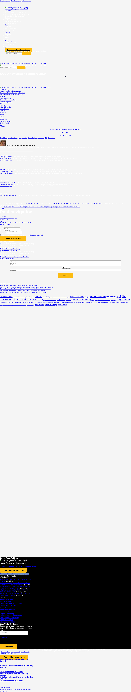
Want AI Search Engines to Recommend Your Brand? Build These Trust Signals (26, 287)
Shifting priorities (6, 157)
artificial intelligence (47, 297)
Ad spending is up (6, 160)
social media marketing (108, 302)
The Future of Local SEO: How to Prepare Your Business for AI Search (23, 292)
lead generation (23, 138)
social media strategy (122, 302)
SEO (46, 138)
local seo (7, 302)
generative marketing (81, 299)
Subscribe (8, 646)
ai (1, 296)
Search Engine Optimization (36, 138)
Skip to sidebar (16, 1)
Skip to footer (26, 1)
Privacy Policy (86, 650)
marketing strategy (17, 257)
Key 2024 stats (5, 169)
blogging (67, 297)
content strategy (112, 297)
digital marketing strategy (44, 207)
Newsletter (26, 257)
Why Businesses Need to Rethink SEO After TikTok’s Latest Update (22, 291)
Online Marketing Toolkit (11, 672)
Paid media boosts (6, 184)
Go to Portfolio (65, 135)
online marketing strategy (41, 302)
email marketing (61, 300)
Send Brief (65, 132)
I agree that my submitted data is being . (23, 235)
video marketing (21, 305)
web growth (39, 305)
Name (2, 228)
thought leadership (4, 305)
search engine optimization (71, 302)
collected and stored (36, 235)
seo (81, 302)
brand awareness (18, 207)
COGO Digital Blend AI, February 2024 (8, 250)
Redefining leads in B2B (8, 182)
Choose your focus (6, 171)
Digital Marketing (7, 601)
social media (75, 207)
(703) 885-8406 (31, 650)
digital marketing (13, 138)
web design (30, 305)
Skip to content (5, 1)
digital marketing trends (49, 300)
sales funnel (67, 207)
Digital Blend (3, 138)
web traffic (62, 305)
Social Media (51, 138)
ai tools (38, 296)
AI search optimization (25, 297)
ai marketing (8, 207)
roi (54, 302)
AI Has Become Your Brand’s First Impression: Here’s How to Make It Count (25, 289)
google (92, 300)
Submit (66, 275)
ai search (16, 297)
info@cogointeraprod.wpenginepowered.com (65, 129)
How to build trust (6, 158)
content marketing (98, 296)
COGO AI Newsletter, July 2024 (7, 258)
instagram (113, 300)
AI (0, 249)
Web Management (7, 610)
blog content (62, 297)
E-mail (2, 230)
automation (56, 297)
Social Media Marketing (9, 605)
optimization (50, 302)
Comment (3, 233)
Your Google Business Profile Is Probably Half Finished (18, 285)
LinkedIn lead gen (6, 186)
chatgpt (86, 297)
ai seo (33, 297)
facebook (68, 300)
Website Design (51, 305)
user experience (13, 305)
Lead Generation (6, 608)
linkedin (2, 302)
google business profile (102, 300)
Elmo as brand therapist (8, 195)
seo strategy (86, 302)
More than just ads (6, 173)
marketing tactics (30, 302)
